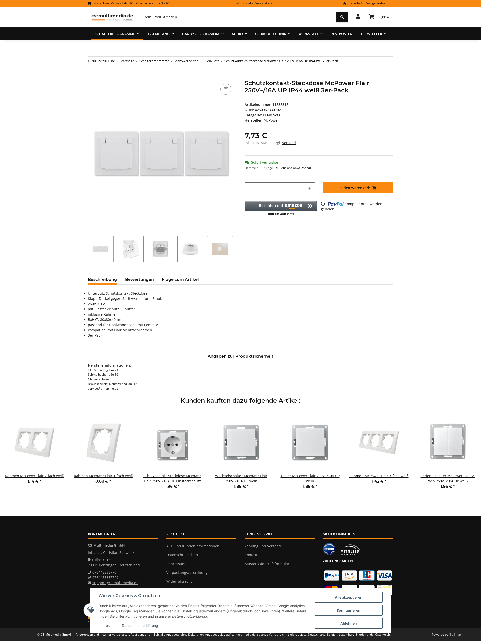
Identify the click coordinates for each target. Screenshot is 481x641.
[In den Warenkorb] (92, 77)
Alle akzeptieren (349, 597)
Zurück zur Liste (103, 61)
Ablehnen (348, 623)
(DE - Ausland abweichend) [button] (292, 168)
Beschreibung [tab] (102, 279)
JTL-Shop (455, 634)
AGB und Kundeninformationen (192, 546)
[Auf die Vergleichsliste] (225, 89)
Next (469, 454)
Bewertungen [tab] (139, 279)
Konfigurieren (348, 610)
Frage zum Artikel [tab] (180, 279)
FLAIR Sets (271, 115)
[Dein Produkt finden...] (342, 17)
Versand (289, 142)
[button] (358, 17)
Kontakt (251, 554)
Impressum (107, 625)
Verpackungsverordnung (187, 572)
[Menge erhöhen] (309, 188)
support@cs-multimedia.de (115, 582)
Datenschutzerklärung (140, 625)
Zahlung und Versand (263, 546)
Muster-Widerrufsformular (267, 563)
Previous (12, 454)
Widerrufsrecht (179, 581)
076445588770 (104, 572)
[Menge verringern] (250, 188)
